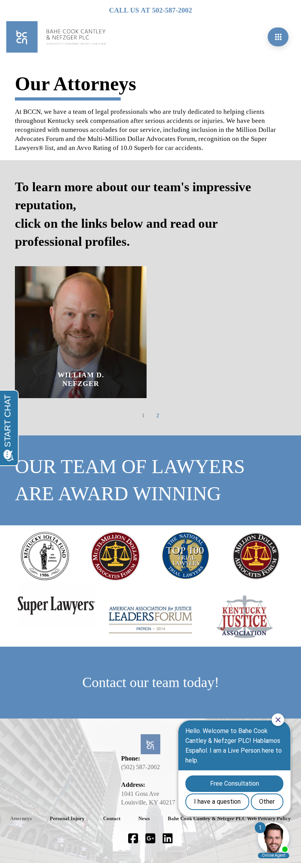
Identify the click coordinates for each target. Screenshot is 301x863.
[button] (278, 36)
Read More (86, 395)
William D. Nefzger (81, 379)
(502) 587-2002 (140, 767)
